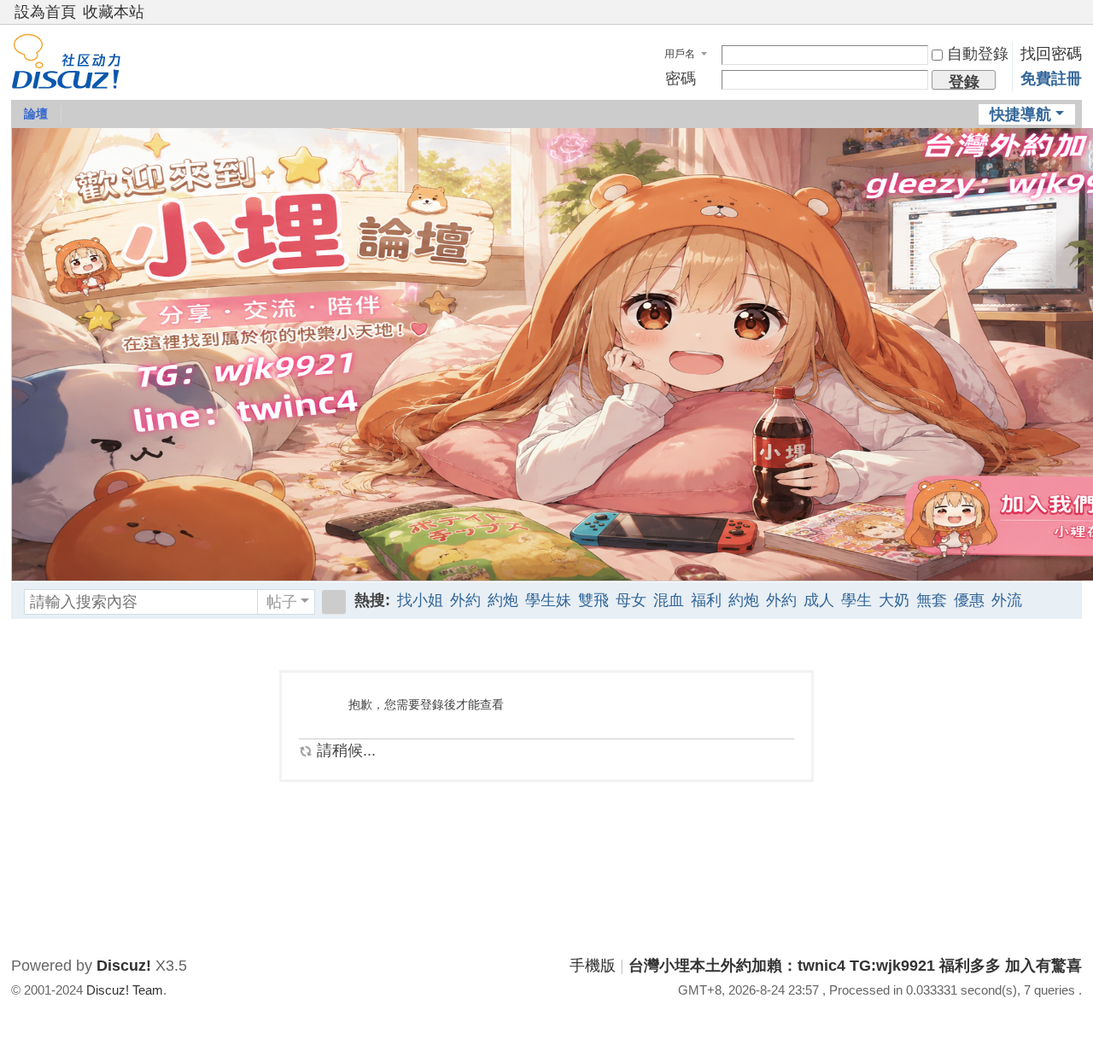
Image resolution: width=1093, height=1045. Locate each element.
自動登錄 (977, 53)
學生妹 (548, 600)
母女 (631, 600)
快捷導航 (1020, 114)
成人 (819, 600)
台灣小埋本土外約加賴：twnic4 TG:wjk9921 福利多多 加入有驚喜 (855, 965)
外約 (465, 600)
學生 (856, 600)
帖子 (281, 601)
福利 (706, 600)
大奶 (894, 600)
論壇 (36, 113)
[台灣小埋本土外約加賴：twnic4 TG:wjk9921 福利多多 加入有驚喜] (66, 77)
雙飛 (593, 600)
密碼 (680, 78)
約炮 (503, 600)
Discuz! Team (124, 990)
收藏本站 (113, 11)
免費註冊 (1051, 78)
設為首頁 (45, 11)
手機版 (593, 965)
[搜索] (334, 602)
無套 (931, 600)
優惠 (969, 600)
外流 (1006, 600)
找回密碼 (1051, 53)
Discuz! (123, 965)
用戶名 (679, 54)
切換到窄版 (1074, 19)
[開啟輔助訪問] (1058, 12)
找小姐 (420, 600)
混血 (668, 600)
